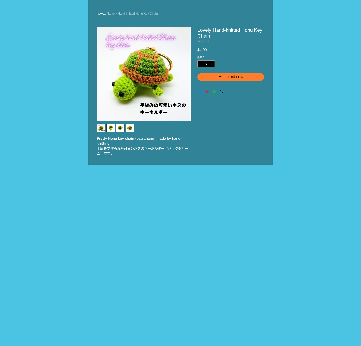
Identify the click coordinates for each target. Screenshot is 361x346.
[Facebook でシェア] (200, 91)
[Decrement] (200, 64)
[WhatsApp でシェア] (214, 91)
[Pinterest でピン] (207, 91)
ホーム (101, 13)
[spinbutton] (206, 64)
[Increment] (212, 64)
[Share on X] (221, 91)
